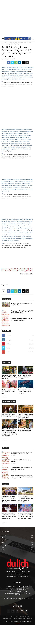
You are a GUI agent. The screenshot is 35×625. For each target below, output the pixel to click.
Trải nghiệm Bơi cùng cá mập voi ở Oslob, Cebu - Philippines (24, 391)
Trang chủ (4, 42)
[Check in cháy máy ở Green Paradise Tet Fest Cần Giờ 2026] (9, 384)
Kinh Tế (22, 617)
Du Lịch (11, 617)
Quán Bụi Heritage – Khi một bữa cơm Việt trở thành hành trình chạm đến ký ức (25, 416)
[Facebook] (8, 611)
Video (15, 618)
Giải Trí (11, 618)
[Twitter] (22, 611)
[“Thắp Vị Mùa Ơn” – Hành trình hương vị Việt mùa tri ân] (9, 409)
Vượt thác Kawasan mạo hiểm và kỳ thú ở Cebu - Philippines (24, 377)
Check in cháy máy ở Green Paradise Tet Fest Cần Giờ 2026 (9, 391)
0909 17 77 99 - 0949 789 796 (20, 574)
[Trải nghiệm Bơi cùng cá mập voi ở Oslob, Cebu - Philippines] (25, 384)
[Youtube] (26, 611)
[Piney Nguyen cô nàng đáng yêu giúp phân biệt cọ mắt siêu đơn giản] (6, 315)
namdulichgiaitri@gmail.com (21, 576)
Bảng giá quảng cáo (27, 618)
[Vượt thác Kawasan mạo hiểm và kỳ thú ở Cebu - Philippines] (25, 370)
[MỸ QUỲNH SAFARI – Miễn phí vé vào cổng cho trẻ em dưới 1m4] (6, 304)
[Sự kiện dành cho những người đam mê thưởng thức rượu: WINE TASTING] (6, 456)
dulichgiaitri (6, 58)
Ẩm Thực (17, 617)
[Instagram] (13, 611)
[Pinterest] (17, 611)
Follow (31, 339)
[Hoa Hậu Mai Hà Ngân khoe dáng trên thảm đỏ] (6, 462)
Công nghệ (5, 618)
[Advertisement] (17, 18)
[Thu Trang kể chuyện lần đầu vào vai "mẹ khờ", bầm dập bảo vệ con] (6, 322)
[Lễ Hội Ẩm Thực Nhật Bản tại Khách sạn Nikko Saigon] (25, 423)
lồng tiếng (6, 151)
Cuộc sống (27, 617)
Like (32, 335)
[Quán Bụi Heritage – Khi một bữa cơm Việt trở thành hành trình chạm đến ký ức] (25, 409)
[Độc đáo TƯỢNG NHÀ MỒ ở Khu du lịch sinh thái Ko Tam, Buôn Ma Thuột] (9, 370)
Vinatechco (17, 623)
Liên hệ (20, 618)
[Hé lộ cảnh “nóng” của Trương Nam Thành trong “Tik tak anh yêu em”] (6, 472)
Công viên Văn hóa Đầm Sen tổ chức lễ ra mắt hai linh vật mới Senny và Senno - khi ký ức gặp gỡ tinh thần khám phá (25, 516)
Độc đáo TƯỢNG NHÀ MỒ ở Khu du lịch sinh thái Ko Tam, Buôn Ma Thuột (9, 377)
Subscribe (30, 352)
